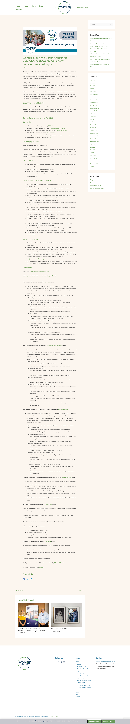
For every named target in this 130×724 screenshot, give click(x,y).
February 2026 (94, 94)
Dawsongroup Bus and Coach (57, 128)
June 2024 (93, 147)
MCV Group (48, 541)
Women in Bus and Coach (97, 188)
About (77, 661)
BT (55, 563)
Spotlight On (80, 678)
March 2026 (93, 91)
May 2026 (92, 86)
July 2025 (92, 113)
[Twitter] (27, 579)
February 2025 (94, 127)
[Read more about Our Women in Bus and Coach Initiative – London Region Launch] (33, 614)
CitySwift (50, 126)
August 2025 (93, 111)
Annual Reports (81, 682)
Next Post (82, 590)
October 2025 (93, 105)
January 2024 (93, 161)
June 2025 (93, 116)
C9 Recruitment (51, 132)
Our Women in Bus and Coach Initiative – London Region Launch (31, 630)
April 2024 (93, 152)
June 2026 (93, 83)
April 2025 (93, 122)
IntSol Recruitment (62, 130)
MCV (49, 137)
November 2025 (94, 102)
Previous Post (19, 590)
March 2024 (93, 155)
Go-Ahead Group (69, 135)
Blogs (91, 180)
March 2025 (93, 125)
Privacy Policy (54, 716)
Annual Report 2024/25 (85, 687)
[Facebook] (24, 579)
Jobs (77, 689)
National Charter (81, 666)
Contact (78, 696)
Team (78, 671)
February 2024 (94, 158)
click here (41, 567)
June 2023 (93, 166)
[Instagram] (61, 662)
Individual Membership (83, 669)
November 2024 (94, 136)
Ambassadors (80, 673)
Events (77, 692)
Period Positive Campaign (84, 680)
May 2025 (92, 119)
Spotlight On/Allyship (95, 185)
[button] (21, 6)
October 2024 (93, 138)
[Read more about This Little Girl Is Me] (66, 614)
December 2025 (94, 99)
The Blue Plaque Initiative (83, 675)
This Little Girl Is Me (59, 629)
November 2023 (94, 164)
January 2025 (93, 130)
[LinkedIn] (64, 662)
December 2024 (94, 133)
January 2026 (93, 97)
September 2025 (94, 108)
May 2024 (92, 150)
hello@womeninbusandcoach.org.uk (36, 259)
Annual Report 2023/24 (85, 685)
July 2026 (92, 80)
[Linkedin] (31, 579)
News (25, 67)
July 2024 (92, 144)
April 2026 (93, 88)
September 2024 (94, 141)
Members (79, 664)
